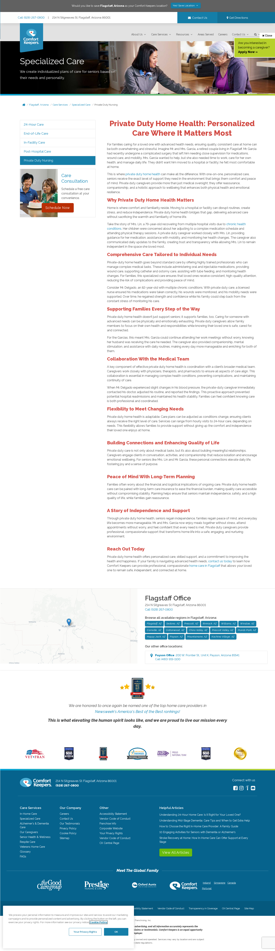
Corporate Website (111, 828)
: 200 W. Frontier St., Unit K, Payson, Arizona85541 (197, 657)
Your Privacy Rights (111, 833)
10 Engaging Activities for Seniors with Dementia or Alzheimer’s (197, 832)
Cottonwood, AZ (175, 630)
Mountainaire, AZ (197, 636)
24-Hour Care (34, 124)
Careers (222, 34)
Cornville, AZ (154, 630)
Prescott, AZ (191, 623)
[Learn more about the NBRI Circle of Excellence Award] (240, 759)
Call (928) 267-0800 (31, 17)
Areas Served (206, 34)
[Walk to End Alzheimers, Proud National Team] (172, 756)
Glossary (25, 851)
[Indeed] (247, 788)
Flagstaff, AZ (154, 623)
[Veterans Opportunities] (35, 759)
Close (268, 35)
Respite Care (27, 841)
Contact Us (238, 34)
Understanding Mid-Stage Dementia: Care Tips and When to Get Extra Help (204, 820)
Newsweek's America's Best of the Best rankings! (137, 711)
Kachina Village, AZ (223, 636)
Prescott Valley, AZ (222, 630)
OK (116, 931)
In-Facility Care (34, 142)
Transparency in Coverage (203, 908)
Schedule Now (57, 208)
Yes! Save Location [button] (184, 5)
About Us (137, 34)
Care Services (159, 34)
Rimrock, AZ (210, 623)
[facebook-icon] (235, 788)
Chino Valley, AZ (198, 630)
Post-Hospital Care (37, 151)
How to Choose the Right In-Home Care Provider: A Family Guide (198, 826)
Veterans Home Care (32, 846)
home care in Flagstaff (204, 565)
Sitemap (64, 838)
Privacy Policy (68, 828)
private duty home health (143, 174)
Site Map (249, 908)
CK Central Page (109, 843)
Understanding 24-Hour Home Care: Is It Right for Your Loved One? (200, 814)
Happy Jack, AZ (156, 636)
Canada (231, 882)
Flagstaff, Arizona (39, 104)
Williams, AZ (228, 623)
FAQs (23, 856)
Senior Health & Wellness (35, 837)
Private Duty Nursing (106, 104)
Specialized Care (81, 104)
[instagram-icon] (241, 788)
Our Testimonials (70, 823)
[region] (68, 927)
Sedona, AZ (173, 623)
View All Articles (175, 852)
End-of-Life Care (36, 133)
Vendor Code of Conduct (115, 818)
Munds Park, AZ (247, 630)
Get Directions (238, 17)
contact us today (220, 561)
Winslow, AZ (247, 623)
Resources (182, 34)
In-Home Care (28, 813)
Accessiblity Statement (113, 813)
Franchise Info (108, 823)
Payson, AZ (176, 636)
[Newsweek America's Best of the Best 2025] (103, 759)
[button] (139, 34)
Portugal (207, 888)
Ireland (207, 882)
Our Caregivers (29, 832)
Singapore (219, 882)
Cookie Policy (68, 833)
